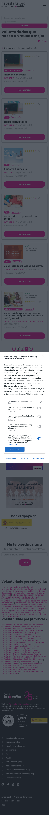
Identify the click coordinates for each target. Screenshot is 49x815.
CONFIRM (14, 449)
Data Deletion (10, 458)
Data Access (24, 458)
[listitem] (24, 402)
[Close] (44, 356)
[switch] (39, 408)
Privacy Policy (38, 458)
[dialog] (24, 407)
